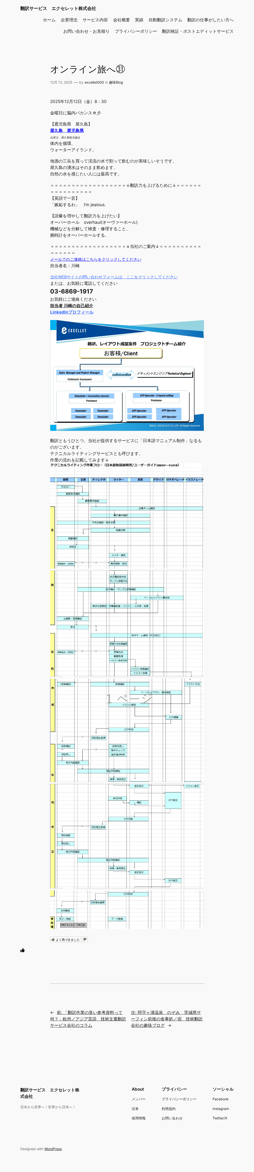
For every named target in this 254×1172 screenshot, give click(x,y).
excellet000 (94, 82)
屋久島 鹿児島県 (67, 130)
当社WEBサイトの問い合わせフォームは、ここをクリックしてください (114, 276)
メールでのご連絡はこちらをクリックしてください (95, 259)
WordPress (53, 1149)
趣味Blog (116, 82)
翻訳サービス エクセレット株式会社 (58, 8)
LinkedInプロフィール (72, 312)
